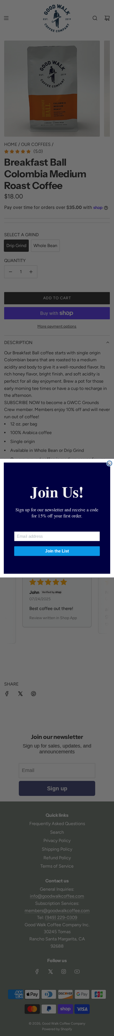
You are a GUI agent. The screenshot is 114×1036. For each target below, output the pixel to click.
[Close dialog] (109, 463)
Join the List (57, 551)
